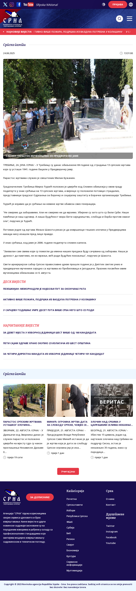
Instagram (112, 531)
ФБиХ (69, 521)
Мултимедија (74, 570)
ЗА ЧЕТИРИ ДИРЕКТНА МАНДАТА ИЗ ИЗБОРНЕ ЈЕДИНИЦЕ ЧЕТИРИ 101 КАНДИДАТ (53, 353)
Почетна (72, 498)
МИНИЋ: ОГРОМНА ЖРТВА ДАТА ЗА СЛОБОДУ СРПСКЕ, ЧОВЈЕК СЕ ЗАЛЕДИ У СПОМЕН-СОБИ (67, 423)
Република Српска (77, 516)
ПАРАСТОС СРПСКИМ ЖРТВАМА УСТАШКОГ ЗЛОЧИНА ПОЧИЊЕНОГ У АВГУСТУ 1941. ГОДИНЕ (22, 423)
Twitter (110, 525)
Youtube (111, 543)
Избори (71, 510)
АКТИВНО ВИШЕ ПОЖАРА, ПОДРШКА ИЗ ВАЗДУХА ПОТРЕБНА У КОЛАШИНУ (64, 31)
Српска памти (75, 504)
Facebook (111, 537)
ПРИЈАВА (117, 4)
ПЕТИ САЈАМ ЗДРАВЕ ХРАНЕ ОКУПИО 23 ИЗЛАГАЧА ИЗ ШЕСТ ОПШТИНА (46, 343)
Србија (70, 527)
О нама (110, 498)
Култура (71, 556)
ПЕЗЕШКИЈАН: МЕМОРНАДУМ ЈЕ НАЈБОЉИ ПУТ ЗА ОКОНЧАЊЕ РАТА (44, 288)
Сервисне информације (74, 563)
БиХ (69, 533)
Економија (73, 550)
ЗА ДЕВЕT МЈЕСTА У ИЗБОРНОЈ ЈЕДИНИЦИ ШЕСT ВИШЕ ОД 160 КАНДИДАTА (49, 332)
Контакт (111, 504)
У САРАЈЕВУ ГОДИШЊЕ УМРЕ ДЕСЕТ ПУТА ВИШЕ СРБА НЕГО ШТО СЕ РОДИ (48, 310)
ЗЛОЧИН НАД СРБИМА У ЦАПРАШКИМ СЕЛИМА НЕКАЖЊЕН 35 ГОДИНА (112, 423)
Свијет (70, 544)
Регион (71, 539)
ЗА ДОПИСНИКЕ (40, 497)
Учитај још (68, 471)
